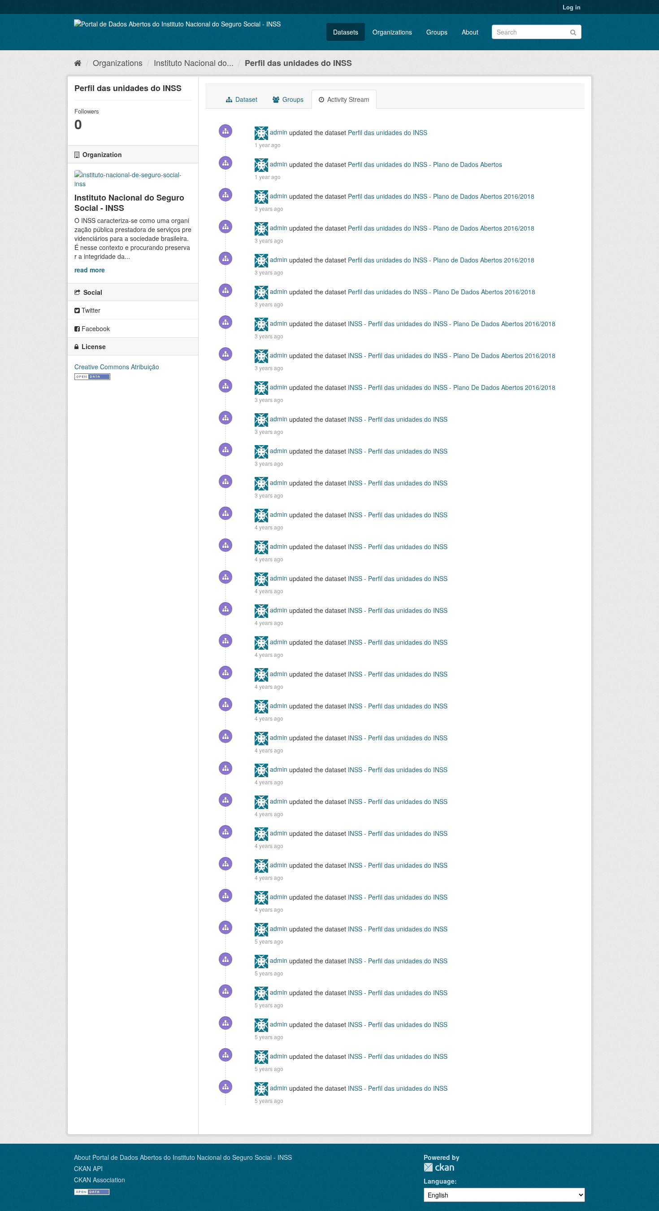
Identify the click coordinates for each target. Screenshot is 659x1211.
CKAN (439, 1167)
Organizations (392, 31)
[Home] (78, 62)
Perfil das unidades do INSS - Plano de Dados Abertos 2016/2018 (441, 195)
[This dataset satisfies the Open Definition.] (92, 375)
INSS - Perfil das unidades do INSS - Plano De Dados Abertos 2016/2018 (451, 323)
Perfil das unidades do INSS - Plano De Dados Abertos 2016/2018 (441, 291)
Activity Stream (347, 99)
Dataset (245, 99)
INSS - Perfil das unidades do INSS (397, 418)
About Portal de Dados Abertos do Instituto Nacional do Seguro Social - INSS (183, 1157)
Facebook (95, 328)
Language (439, 1180)
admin (278, 131)
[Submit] (573, 31)
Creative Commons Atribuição (116, 366)
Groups (436, 31)
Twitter (90, 310)
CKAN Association (99, 1179)
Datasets (345, 31)
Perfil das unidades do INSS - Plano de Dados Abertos (425, 163)
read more (89, 269)
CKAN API (88, 1168)
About (470, 31)
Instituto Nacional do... (194, 62)
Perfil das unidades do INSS (298, 63)
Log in (572, 7)
